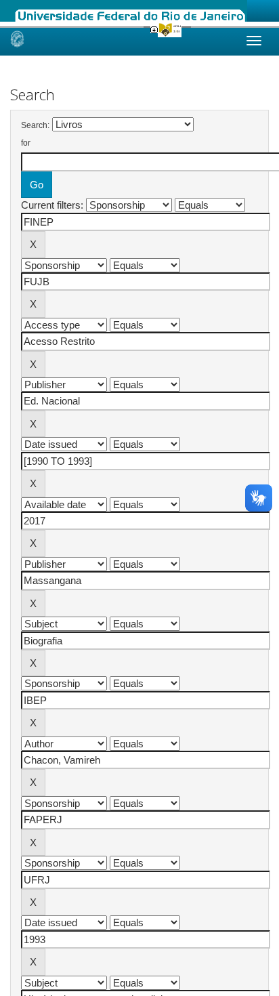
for (25, 143)
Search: (35, 125)
